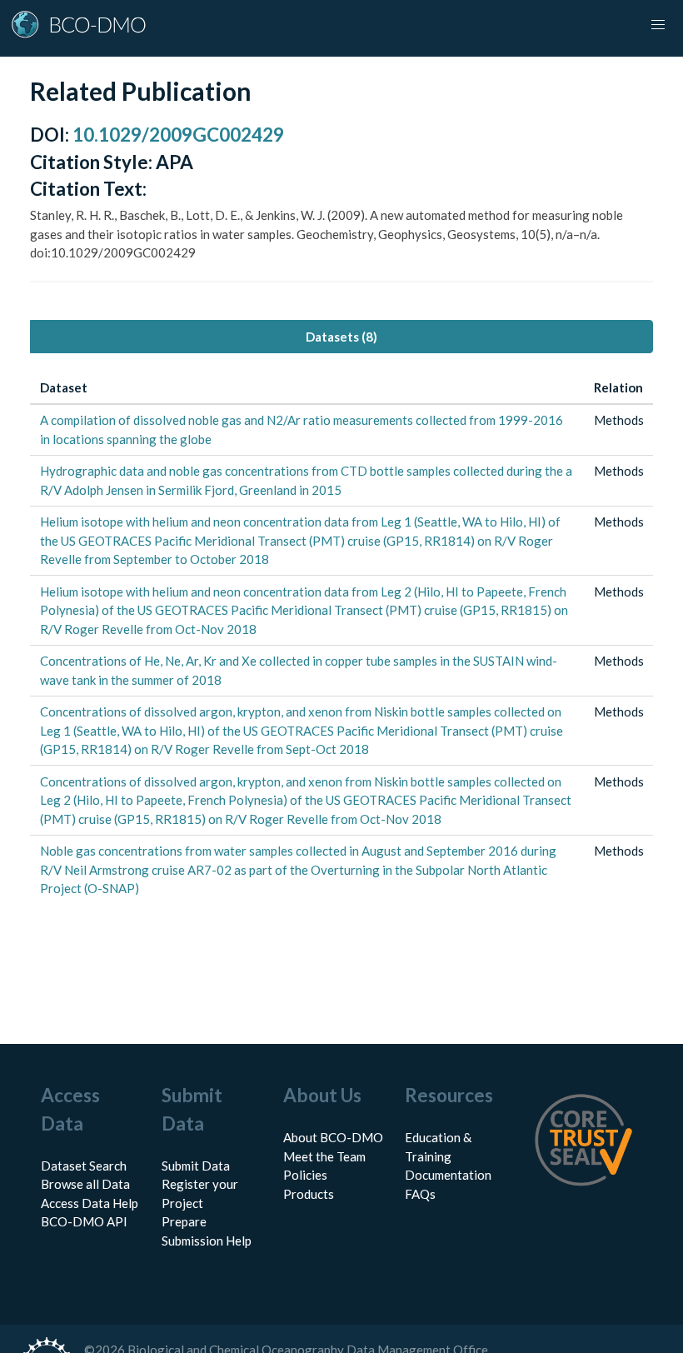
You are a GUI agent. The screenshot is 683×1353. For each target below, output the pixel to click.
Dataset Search (84, 1165)
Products (308, 1193)
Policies (305, 1174)
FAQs (420, 1193)
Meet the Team (324, 1156)
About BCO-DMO (333, 1137)
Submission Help (207, 1240)
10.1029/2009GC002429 (178, 134)
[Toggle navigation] (658, 25)
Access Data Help (89, 1203)
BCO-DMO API (84, 1221)
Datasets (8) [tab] (341, 336)
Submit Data (196, 1165)
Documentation (448, 1174)
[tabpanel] (341, 638)
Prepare (184, 1221)
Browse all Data (85, 1183)
